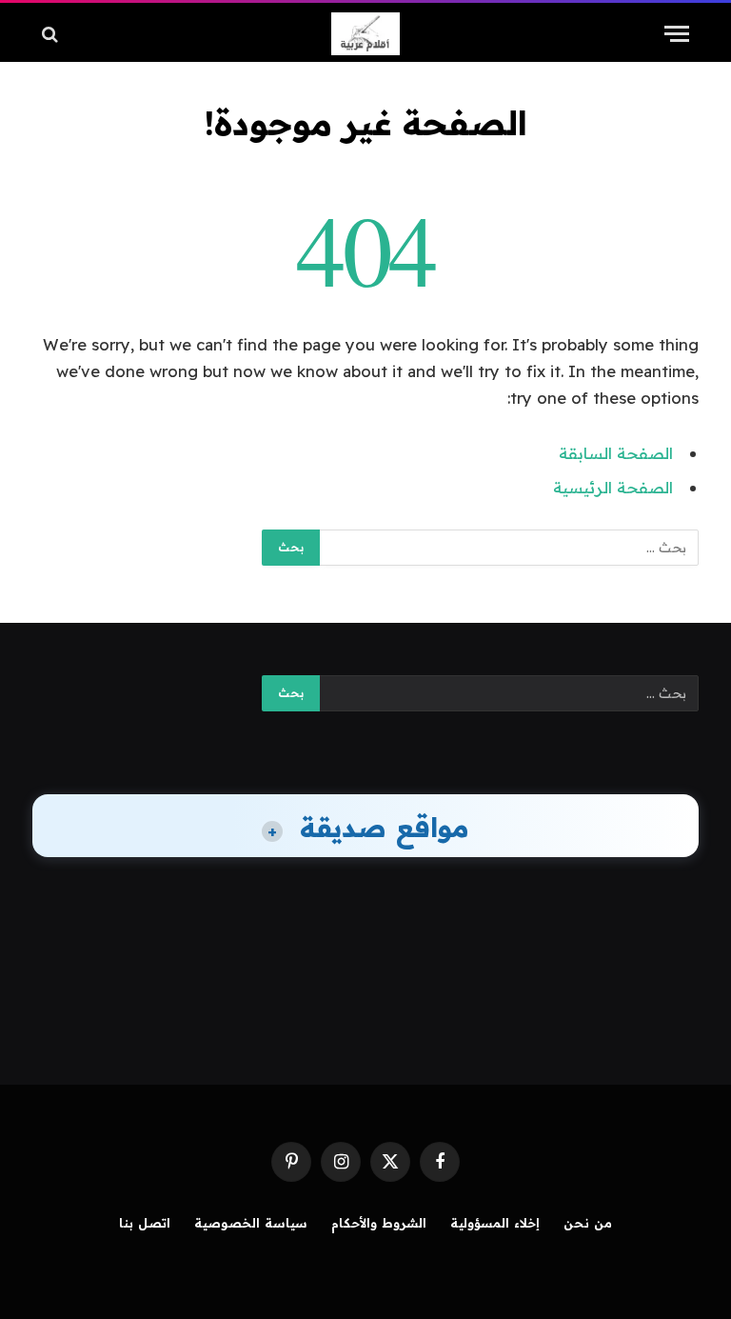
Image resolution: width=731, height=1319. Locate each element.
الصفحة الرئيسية (613, 487)
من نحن (587, 1222)
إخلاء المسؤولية (495, 1222)
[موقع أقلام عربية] (365, 34)
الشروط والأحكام (378, 1222)
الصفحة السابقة (616, 453)
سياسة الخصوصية (250, 1222)
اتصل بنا (144, 1222)
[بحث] (52, 33)
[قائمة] (676, 33)
